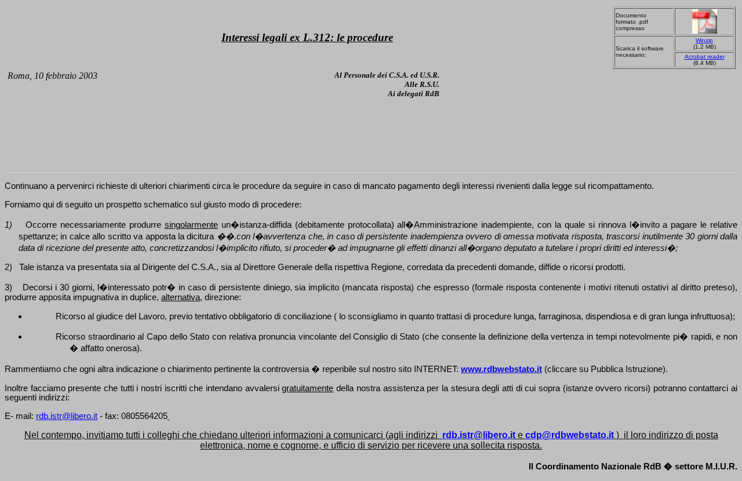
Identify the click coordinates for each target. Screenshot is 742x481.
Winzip (704, 40)
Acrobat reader (705, 56)
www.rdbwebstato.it (501, 369)
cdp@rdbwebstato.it (569, 435)
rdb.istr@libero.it (66, 416)
